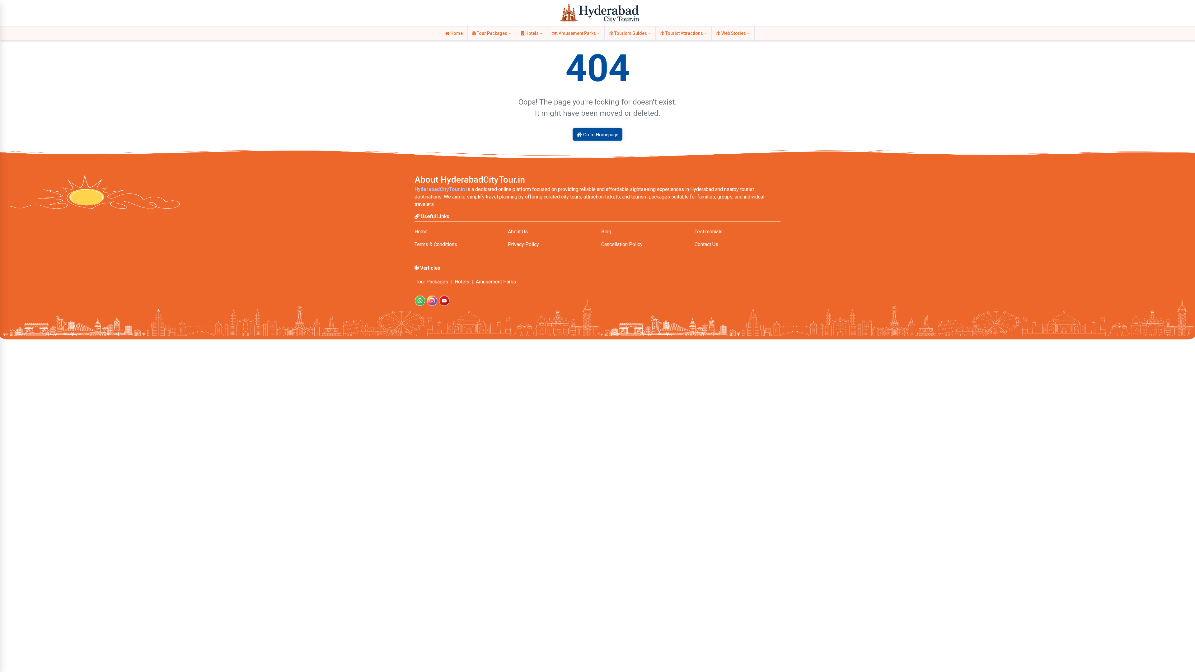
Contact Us (706, 244)
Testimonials (709, 232)
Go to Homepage (600, 135)
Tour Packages (492, 33)
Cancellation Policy (622, 244)
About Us (518, 232)
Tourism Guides (630, 33)
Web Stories (733, 33)
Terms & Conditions (436, 244)
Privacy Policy (523, 244)
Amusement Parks (577, 33)
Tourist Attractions (684, 33)
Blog (606, 232)
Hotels (532, 33)
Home (456, 33)
